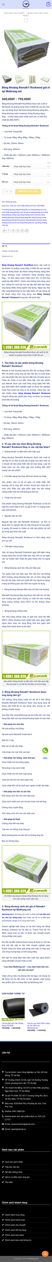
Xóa (48, 163)
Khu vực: (5, 182)
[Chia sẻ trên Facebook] (9, 231)
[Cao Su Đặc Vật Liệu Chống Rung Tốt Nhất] (13, 1009)
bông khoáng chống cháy (11, 215)
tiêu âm (8, 918)
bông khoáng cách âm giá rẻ (20, 212)
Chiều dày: (6, 166)
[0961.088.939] (45, 751)
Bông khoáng (10, 210)
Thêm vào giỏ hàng (28, 191)
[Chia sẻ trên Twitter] (13, 231)
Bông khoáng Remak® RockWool (17, 265)
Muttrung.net (7, 914)
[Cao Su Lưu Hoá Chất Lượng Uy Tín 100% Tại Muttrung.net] (38, 1009)
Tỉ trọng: (5, 174)
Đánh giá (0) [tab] (7, 256)
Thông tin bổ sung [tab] (10, 251)
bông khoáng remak (39, 217)
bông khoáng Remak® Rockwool (13, 220)
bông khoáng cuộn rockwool (30, 215)
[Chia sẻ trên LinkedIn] (27, 231)
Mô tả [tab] (4, 246)
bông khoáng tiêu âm (27, 223)
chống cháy (17, 918)
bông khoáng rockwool (34, 220)
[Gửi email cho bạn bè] (18, 231)
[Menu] (3, 4)
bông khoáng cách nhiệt (39, 212)
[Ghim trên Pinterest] (22, 231)
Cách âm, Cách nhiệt (14, 13)
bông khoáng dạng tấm (23, 217)
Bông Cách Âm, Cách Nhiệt (34, 206)
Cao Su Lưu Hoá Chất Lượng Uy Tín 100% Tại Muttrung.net (38, 1025)
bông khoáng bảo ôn (23, 210)
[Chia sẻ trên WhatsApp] (4, 231)
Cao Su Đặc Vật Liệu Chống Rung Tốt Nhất (12, 1024)
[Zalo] (45, 758)
